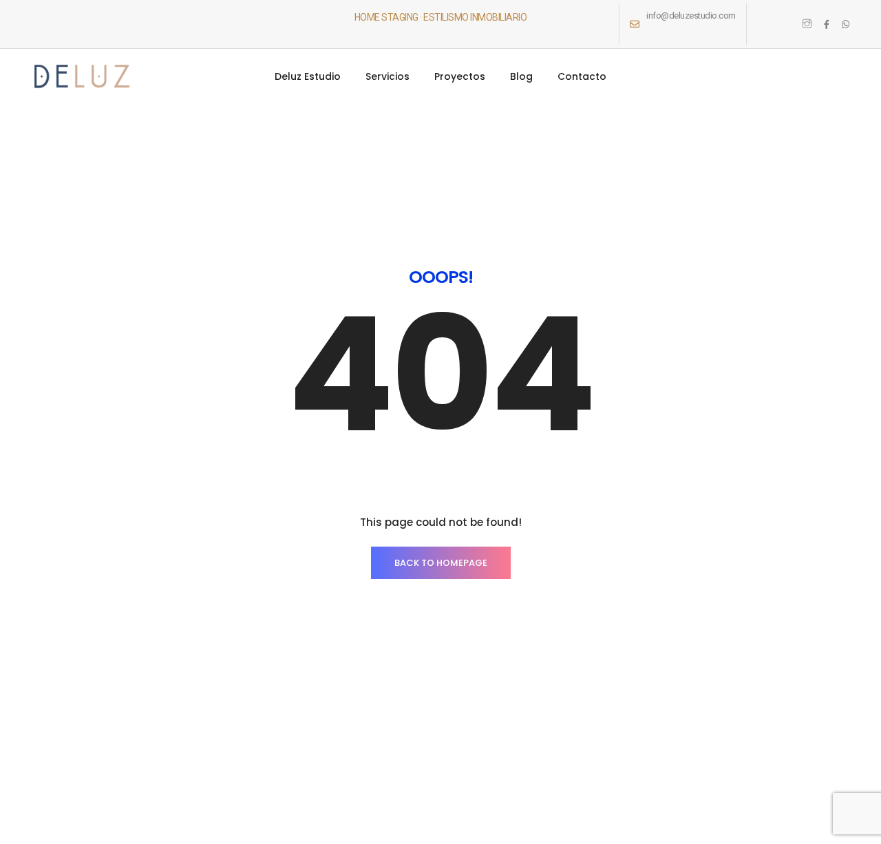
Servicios (387, 76)
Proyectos (459, 76)
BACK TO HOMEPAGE (440, 562)
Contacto (582, 76)
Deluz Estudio (308, 76)
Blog (521, 76)
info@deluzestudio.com (691, 15)
